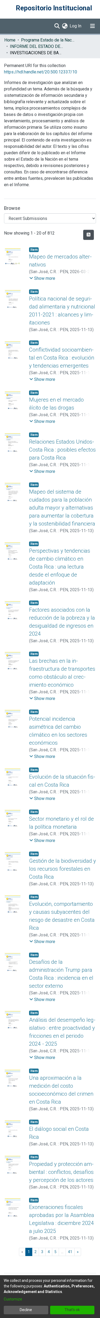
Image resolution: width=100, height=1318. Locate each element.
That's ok (72, 1310)
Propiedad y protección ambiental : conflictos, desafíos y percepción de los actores (61, 1172)
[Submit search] (57, 26)
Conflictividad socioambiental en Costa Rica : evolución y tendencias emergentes (61, 358)
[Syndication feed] (88, 235)
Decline (26, 1310)
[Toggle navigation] (92, 26)
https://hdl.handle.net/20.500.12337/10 (40, 71)
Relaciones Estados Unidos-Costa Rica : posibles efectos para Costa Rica (62, 450)
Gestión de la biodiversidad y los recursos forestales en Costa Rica (62, 869)
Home (9, 40)
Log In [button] (76, 25)
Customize (13, 1299)
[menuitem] (64, 26)
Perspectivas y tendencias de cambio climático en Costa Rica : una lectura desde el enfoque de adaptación (59, 567)
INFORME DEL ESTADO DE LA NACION (36, 46)
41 (70, 1252)
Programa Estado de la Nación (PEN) (47, 40)
